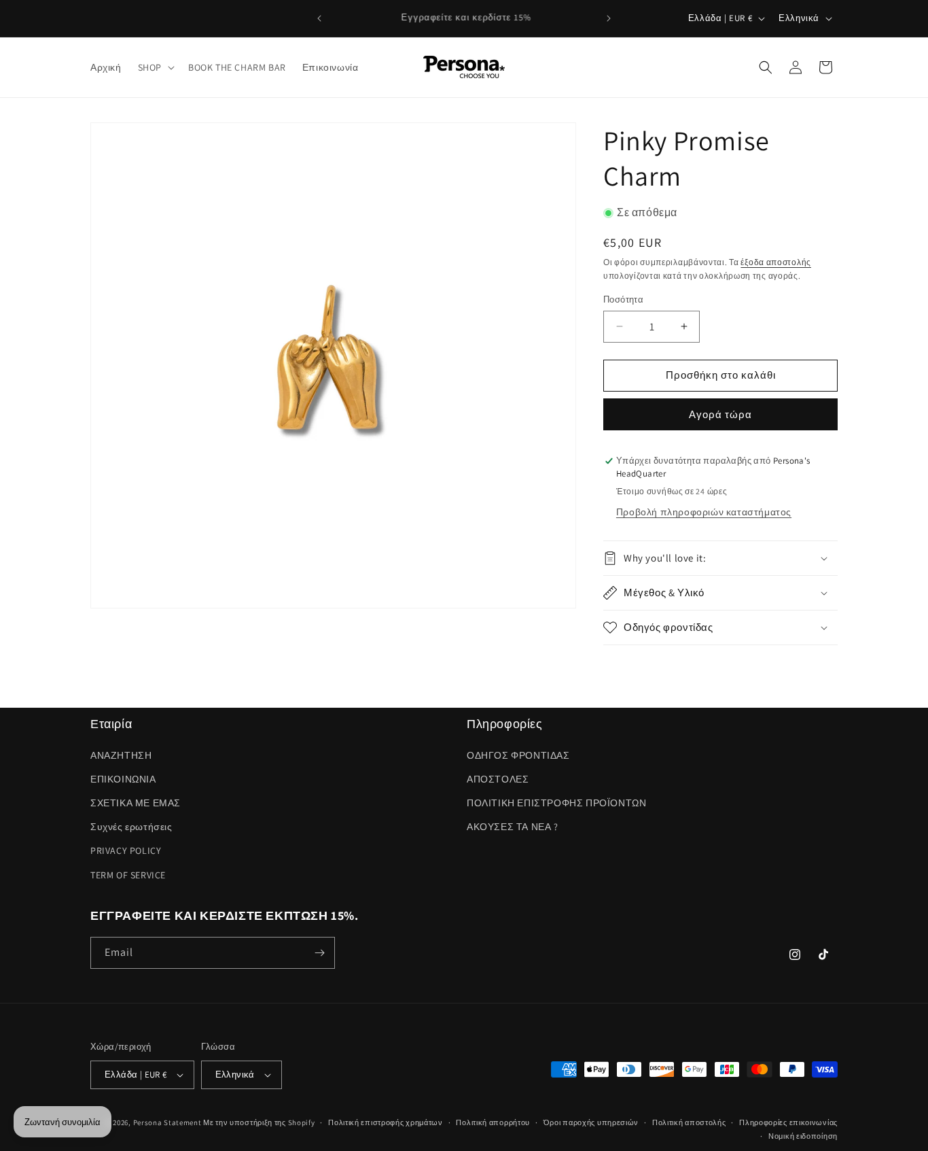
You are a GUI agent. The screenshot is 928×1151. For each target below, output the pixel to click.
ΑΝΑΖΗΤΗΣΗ (120, 755)
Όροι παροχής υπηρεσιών (591, 1122)
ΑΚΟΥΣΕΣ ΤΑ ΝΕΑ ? (512, 827)
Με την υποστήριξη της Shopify (259, 1122)
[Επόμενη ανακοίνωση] (609, 18)
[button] (155, 67)
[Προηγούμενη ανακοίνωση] (319, 18)
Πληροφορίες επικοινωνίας (788, 1122)
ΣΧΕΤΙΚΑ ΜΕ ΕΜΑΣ (135, 803)
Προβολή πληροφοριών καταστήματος (703, 512)
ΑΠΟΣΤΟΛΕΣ (498, 779)
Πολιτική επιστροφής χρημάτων (385, 1122)
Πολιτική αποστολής (689, 1122)
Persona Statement (167, 1122)
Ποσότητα (623, 299)
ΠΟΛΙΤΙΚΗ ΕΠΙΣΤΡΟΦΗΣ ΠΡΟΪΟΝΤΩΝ (556, 803)
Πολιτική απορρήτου (493, 1122)
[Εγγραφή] (319, 953)
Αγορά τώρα (720, 414)
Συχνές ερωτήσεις (131, 827)
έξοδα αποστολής (775, 262)
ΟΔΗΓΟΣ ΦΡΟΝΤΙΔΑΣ (518, 755)
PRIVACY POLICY (125, 850)
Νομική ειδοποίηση (803, 1136)
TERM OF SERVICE (128, 875)
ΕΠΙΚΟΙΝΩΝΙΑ (123, 779)
